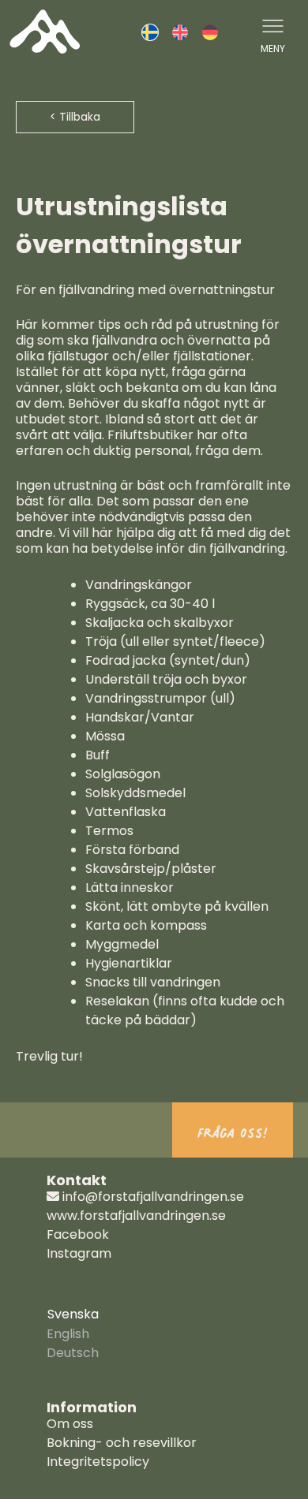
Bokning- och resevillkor (122, 1443)
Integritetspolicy (98, 1461)
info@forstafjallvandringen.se (151, 1197)
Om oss (70, 1424)
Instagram (79, 1253)
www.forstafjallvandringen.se (136, 1215)
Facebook (78, 1234)
